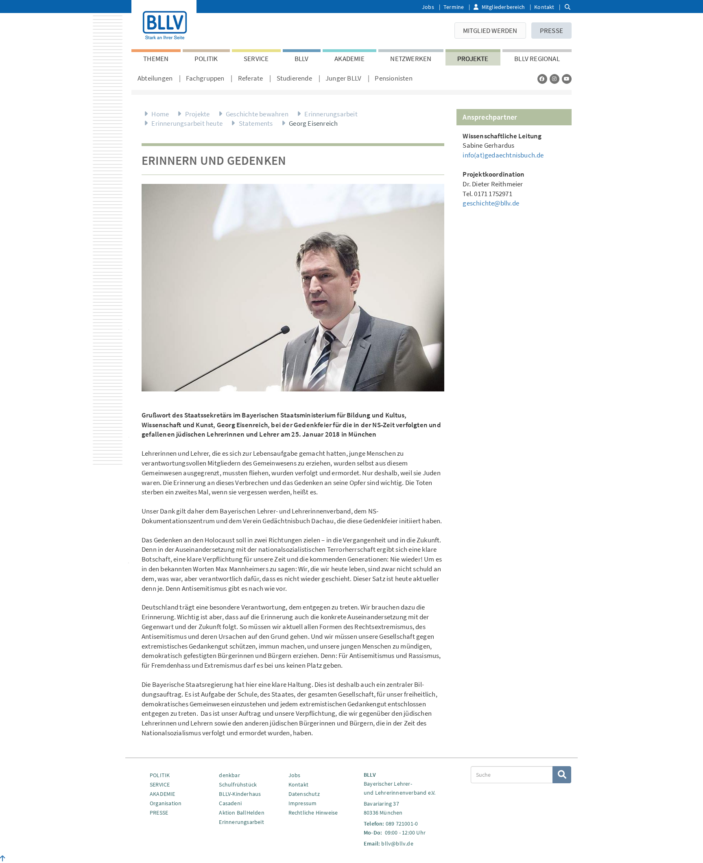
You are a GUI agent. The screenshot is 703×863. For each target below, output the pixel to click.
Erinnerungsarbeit (330, 113)
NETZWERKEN (410, 58)
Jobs (428, 7)
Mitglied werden (490, 30)
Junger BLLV (343, 78)
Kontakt (544, 7)
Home (160, 113)
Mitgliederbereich (503, 7)
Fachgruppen (205, 78)
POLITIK (206, 58)
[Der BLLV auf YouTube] (567, 79)
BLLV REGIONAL (537, 58)
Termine (453, 7)
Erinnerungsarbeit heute (187, 123)
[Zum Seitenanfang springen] (2, 858)
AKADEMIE (349, 58)
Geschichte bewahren (257, 113)
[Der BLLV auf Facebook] (542, 79)
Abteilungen (155, 78)
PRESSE (551, 30)
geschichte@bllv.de (491, 203)
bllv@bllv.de (397, 843)
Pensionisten (393, 78)
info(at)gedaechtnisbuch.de (503, 155)
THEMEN (155, 58)
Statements (256, 123)
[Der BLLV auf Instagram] (554, 79)
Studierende (294, 78)
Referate (250, 78)
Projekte (473, 58)
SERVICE (256, 58)
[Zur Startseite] (163, 23)
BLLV (302, 58)
